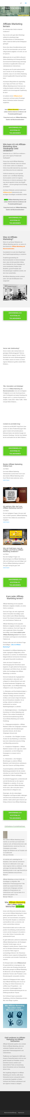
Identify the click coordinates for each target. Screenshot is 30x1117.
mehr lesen (6, 480)
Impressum (21, 1112)
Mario (7, 468)
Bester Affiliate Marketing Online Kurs (12, 465)
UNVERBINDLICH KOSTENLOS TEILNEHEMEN (15, 130)
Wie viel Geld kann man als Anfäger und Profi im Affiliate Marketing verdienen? (13, 549)
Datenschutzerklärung (10, 1112)
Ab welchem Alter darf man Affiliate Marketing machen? (13, 507)
